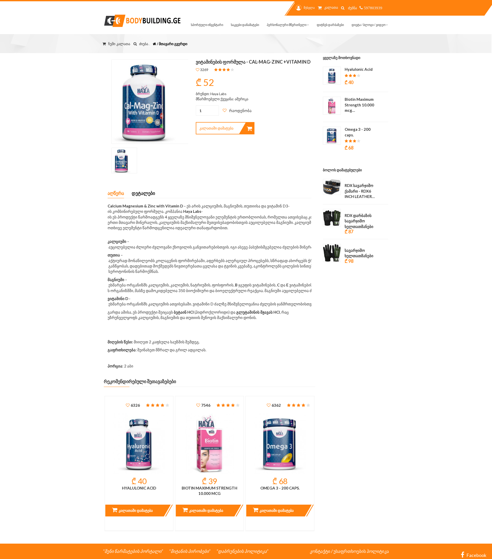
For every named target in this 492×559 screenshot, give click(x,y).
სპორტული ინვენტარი (207, 25)
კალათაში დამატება (216, 128)
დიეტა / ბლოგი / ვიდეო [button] (369, 25)
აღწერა (116, 193)
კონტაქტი (320, 551)
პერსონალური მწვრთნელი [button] (287, 25)
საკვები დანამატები (245, 25)
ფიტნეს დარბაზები (330, 25)
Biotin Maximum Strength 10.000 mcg (209, 491)
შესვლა (309, 7)
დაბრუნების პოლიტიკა (242, 551)
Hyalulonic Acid (139, 488)
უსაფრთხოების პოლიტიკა (361, 551)
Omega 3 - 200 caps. (280, 488)
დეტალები (143, 193)
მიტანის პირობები (190, 551)
